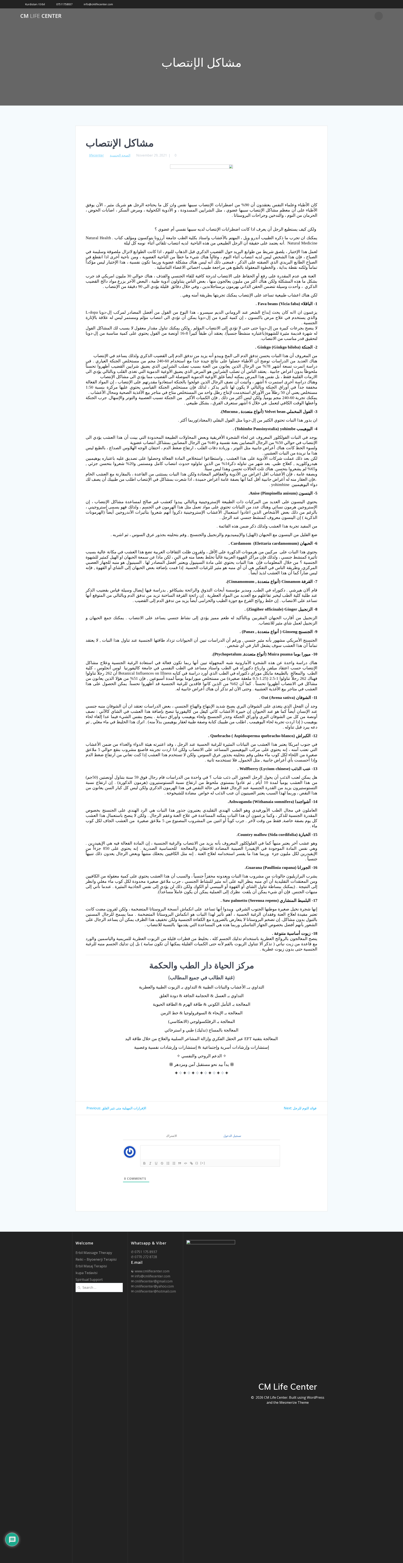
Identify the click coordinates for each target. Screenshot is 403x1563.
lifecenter (96, 155)
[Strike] (162, 1163)
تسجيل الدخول (231, 1136)
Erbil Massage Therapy (94, 1252)
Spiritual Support (89, 1279)
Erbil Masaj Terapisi (91, 1266)
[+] (202, 1163)
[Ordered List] (168, 1163)
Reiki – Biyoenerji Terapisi (96, 1259)
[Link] (191, 1163)
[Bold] (144, 1163)
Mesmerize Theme (294, 1402)
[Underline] (156, 1163)
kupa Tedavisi (86, 1273)
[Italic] (150, 1163)
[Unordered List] (174, 1163)
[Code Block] (185, 1163)
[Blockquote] (180, 1163)
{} (196, 1163)
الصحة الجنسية (120, 155)
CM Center (40, 16)
